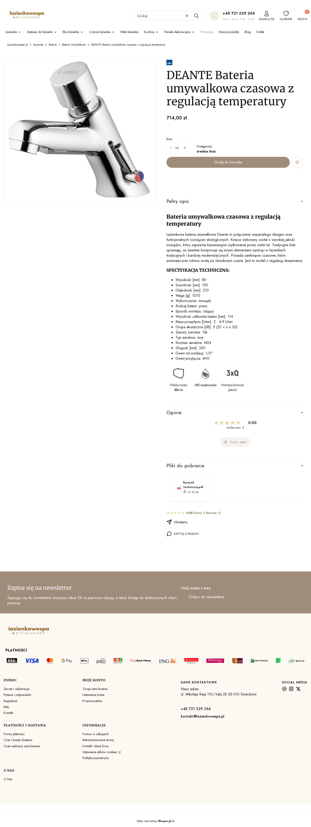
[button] (196, 16)
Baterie (53, 45)
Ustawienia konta (93, 695)
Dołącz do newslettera (206, 597)
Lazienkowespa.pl (17, 45)
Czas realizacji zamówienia (22, 746)
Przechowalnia (92, 701)
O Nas (8, 779)
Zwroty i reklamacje (16, 689)
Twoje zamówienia (94, 689)
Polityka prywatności (95, 758)
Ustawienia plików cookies (99, 752)
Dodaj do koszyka (228, 162)
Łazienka (38, 45)
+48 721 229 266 (238, 13)
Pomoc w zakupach (95, 734)
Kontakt (8, 713)
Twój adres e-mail (195, 588)
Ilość (169, 139)
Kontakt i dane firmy (95, 746)
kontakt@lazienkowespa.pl (202, 716)
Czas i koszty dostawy (18, 740)
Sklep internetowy (154, 821)
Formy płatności (14, 734)
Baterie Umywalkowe (74, 45)
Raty (6, 707)
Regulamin (11, 701)
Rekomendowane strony (98, 740)
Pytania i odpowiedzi (17, 695)
